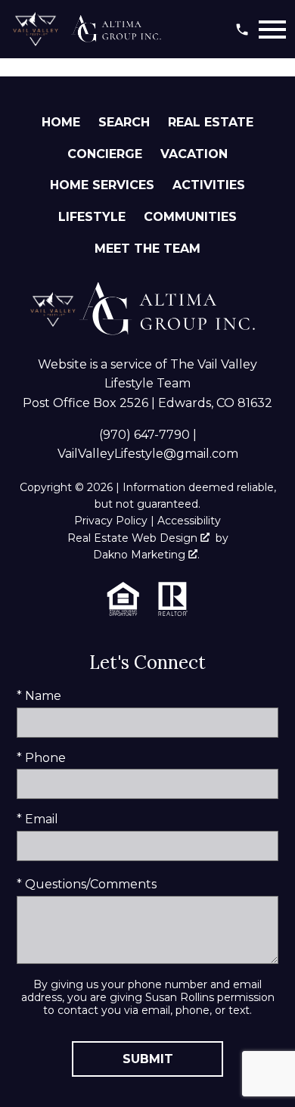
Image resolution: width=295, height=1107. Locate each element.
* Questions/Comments (87, 884)
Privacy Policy (111, 520)
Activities (208, 185)
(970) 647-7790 (144, 435)
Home (61, 122)
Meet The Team (147, 248)
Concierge (104, 154)
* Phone (41, 758)
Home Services (102, 185)
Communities (190, 217)
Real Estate (210, 122)
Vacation (194, 154)
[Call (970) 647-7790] (242, 29)
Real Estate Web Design (133, 538)
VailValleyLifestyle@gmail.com (147, 453)
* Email (37, 819)
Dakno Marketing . (146, 554)
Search (124, 122)
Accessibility (189, 520)
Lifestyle (92, 217)
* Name (39, 696)
